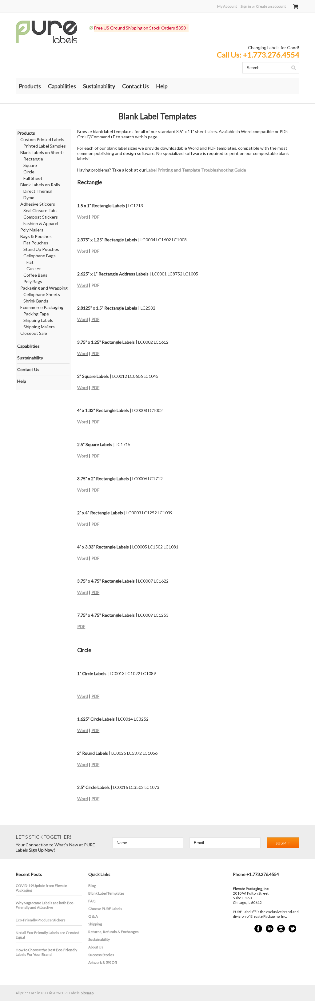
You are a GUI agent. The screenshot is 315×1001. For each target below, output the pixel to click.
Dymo (28, 197)
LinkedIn (269, 928)
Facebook (258, 928)
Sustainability (99, 86)
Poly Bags (32, 281)
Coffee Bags (35, 275)
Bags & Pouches (36, 236)
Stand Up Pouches (41, 249)
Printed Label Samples (44, 145)
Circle (28, 171)
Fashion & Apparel (40, 223)
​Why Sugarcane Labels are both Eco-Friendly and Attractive (45, 905)
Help (162, 86)
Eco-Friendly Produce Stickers (41, 920)
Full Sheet (32, 178)
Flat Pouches (35, 242)
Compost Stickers (40, 217)
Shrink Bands (35, 300)
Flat (30, 262)
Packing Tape (36, 313)
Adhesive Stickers (37, 204)
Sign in (246, 6)
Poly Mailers (31, 229)
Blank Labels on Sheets (42, 152)
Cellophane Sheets (41, 294)
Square (30, 165)
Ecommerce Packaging (41, 307)
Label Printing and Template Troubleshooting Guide (196, 169)
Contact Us (135, 86)
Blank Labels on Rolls (40, 184)
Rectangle (33, 158)
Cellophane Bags (39, 255)
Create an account (271, 6)
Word (82, 217)
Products (30, 86)
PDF (95, 217)
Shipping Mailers (39, 326)
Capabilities (62, 86)
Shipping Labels (38, 320)
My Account (227, 6)
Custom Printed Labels (42, 139)
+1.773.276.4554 (271, 54)
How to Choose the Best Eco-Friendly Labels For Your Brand (46, 952)
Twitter (292, 928)
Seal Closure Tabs (40, 210)
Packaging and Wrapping (44, 288)
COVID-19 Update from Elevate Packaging (41, 887)
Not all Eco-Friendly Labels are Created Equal (47, 935)
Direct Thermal (37, 191)
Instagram (281, 928)
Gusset (33, 268)
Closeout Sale (33, 333)
